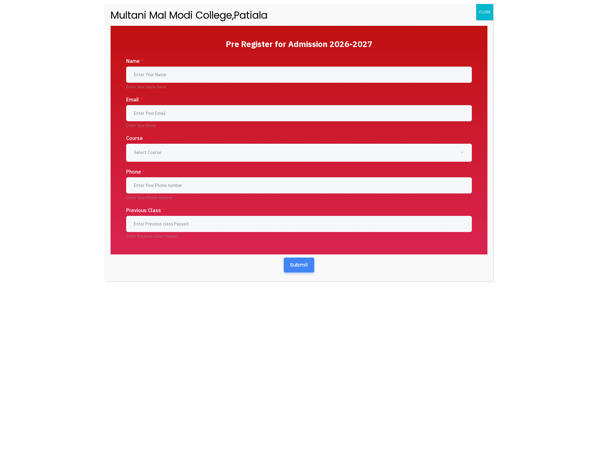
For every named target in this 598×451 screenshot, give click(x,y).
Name (135, 61)
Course (136, 138)
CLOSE (485, 12)
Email (134, 99)
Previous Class (145, 210)
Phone (135, 172)
